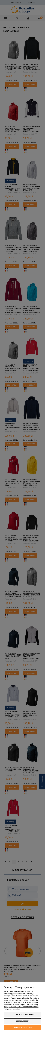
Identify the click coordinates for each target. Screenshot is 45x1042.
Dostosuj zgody (22, 1021)
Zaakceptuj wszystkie (22, 1028)
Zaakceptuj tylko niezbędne (22, 1014)
